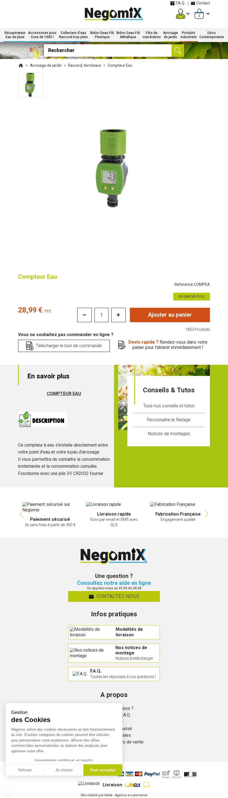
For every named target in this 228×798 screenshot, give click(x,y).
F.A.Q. (180, 3)
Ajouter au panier (170, 315)
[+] (118, 315)
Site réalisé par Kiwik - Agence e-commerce (114, 795)
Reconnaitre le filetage (168, 420)
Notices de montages (169, 433)
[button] (8, 792)
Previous (21, 514)
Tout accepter (103, 770)
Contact (203, 3)
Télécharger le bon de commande (69, 346)
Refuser (25, 770)
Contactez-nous (117, 596)
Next (207, 514)
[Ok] (178, 50)
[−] (84, 315)
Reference (192, 284)
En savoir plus (191, 296)
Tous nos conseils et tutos (168, 406)
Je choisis (64, 770)
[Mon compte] (180, 14)
